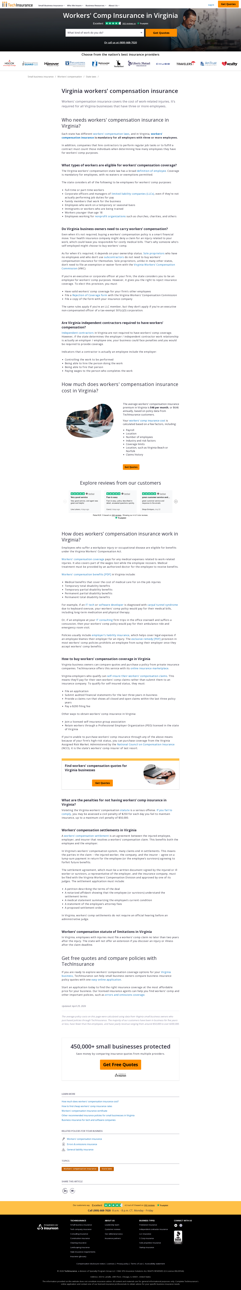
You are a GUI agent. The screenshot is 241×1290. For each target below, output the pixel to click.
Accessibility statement (155, 1263)
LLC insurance (145, 1234)
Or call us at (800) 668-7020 (120, 42)
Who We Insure (74, 5)
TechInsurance (70, 1271)
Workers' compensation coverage (83, 559)
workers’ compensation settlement (86, 835)
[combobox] (67, 32)
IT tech (89, 604)
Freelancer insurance (148, 1225)
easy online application (106, 979)
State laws (91, 76)
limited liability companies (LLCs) (133, 193)
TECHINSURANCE (78, 1220)
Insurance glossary (78, 1256)
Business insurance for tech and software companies (89, 1120)
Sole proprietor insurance (150, 1243)
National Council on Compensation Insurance (146, 744)
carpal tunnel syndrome (163, 604)
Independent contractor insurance (153, 1229)
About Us (113, 5)
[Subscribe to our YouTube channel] (181, 1226)
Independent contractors (78, 332)
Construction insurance (80, 1238)
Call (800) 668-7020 (99, 1210)
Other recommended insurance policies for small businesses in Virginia (98, 1115)
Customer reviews (112, 1229)
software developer (111, 604)
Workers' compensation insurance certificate (84, 1110)
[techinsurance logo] (18, 4)
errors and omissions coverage (124, 994)
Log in (211, 4)
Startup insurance (146, 1247)
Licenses (111, 1263)
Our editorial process (114, 1234)
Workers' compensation (69, 76)
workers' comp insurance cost (147, 420)
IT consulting (104, 620)
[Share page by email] (72, 1193)
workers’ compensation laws (111, 133)
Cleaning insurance (78, 1243)
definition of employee (151, 171)
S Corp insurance (146, 1238)
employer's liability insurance (110, 635)
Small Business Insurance (50, 5)
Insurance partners (113, 1238)
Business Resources (95, 5)
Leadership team (112, 1225)
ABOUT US (110, 1220)
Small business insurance (41, 76)
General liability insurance (80, 1149)
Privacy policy (123, 1263)
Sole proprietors (154, 253)
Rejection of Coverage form (89, 295)
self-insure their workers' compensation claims (137, 676)
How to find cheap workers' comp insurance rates (87, 1106)
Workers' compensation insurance (84, 1138)
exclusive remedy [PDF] (146, 639)
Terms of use (137, 1263)
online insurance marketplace (149, 668)
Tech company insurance (80, 1229)
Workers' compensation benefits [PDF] (86, 574)
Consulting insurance (79, 1234)
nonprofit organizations (110, 216)
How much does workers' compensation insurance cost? (90, 1101)
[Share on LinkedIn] (65, 1193)
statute (125, 810)
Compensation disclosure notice (90, 1263)
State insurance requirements (82, 1252)
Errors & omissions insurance (82, 1144)
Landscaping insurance (80, 1247)
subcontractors (114, 257)
